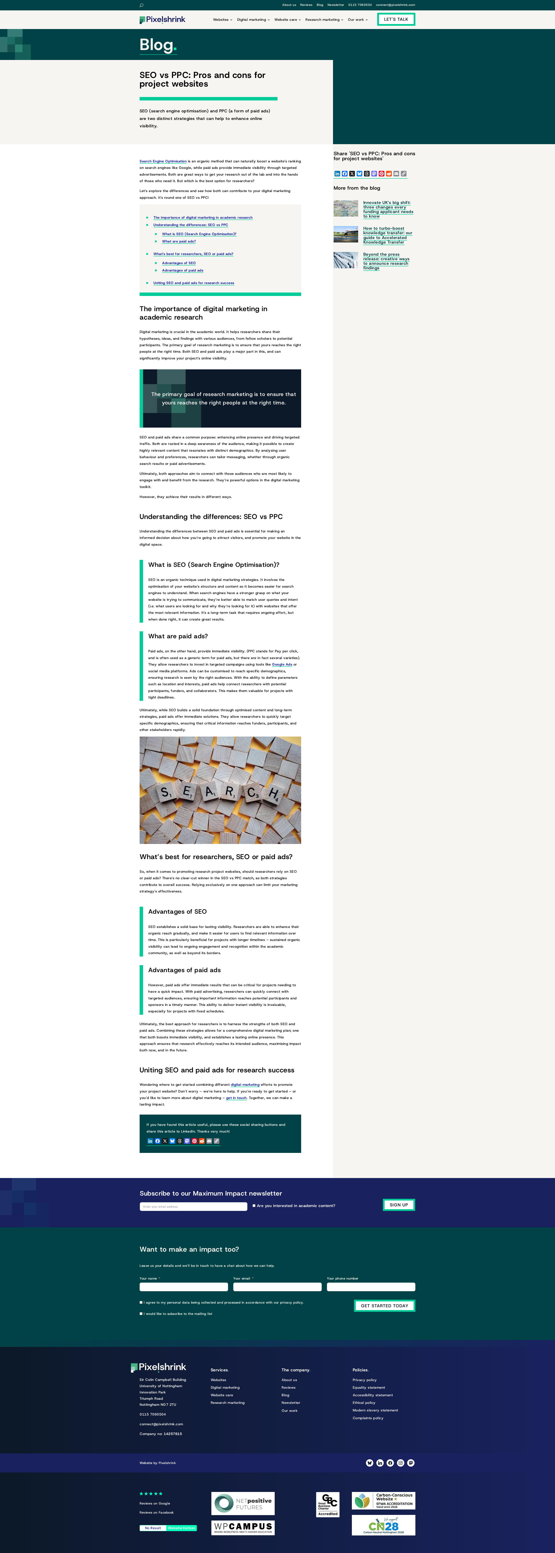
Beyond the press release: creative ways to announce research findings (386, 261)
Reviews (306, 5)
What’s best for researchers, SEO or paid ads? (193, 254)
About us (289, 5)
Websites (221, 20)
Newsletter (336, 5)
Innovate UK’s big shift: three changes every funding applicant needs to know (388, 209)
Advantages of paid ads (182, 270)
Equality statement (369, 1387)
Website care (285, 20)
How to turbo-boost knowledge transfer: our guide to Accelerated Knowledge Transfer (388, 235)
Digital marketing (251, 20)
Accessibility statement (373, 1395)
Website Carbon (181, 1528)
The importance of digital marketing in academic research (203, 217)
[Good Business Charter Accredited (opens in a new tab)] (328, 1516)
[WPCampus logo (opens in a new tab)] (243, 1534)
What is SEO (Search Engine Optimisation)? (199, 234)
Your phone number (343, 1278)
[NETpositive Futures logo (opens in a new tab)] (243, 1514)
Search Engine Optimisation (163, 161)
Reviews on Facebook (157, 1512)
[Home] (163, 20)
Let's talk (396, 19)
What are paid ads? (179, 241)
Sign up (399, 1204)
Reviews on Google (155, 1503)
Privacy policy (365, 1380)
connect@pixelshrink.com (395, 5)
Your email (241, 1278)
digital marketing (245, 1085)
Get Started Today (384, 1305)
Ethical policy (364, 1403)
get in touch (236, 1098)
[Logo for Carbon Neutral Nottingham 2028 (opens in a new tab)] (383, 1534)
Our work (356, 20)
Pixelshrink (167, 1463)
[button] (145, 5)
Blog (320, 5)
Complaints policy (368, 1418)
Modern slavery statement (375, 1410)
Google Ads (282, 664)
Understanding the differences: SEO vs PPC (190, 225)
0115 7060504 (360, 5)
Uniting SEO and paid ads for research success (193, 283)
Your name (148, 1278)
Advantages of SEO (179, 263)
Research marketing (322, 20)
